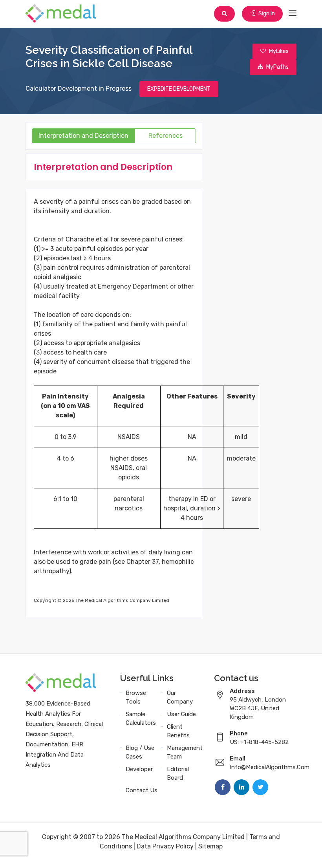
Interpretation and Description (83, 135)
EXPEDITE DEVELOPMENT (178, 89)
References (165, 135)
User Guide (181, 714)
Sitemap (210, 846)
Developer (139, 769)
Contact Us (141, 790)
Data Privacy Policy (165, 846)
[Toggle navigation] (292, 13)
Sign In (266, 13)
